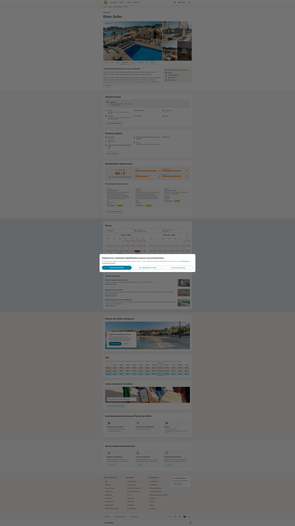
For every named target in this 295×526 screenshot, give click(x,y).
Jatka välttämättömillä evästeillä (147, 268)
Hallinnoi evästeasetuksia (178, 268)
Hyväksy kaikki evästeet (117, 268)
